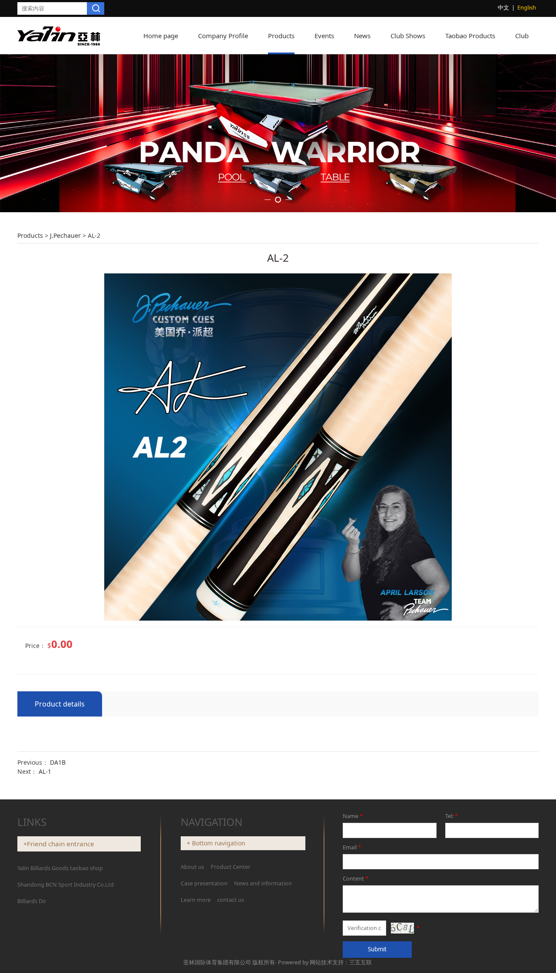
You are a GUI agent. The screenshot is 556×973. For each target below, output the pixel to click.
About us (193, 867)
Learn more (196, 900)
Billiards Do (31, 901)
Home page (160, 35)
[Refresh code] (402, 928)
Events (324, 35)
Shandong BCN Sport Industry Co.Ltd (65, 884)
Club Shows (408, 35)
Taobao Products (470, 35)
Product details (60, 704)
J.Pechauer (65, 235)
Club (522, 35)
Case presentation (204, 883)
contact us (230, 900)
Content (355, 878)
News (362, 35)
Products (281, 35)
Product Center (230, 867)
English (526, 7)
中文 (503, 7)
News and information (263, 883)
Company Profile (223, 35)
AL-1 (45, 771)
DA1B (58, 762)
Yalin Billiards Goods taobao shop (60, 868)
